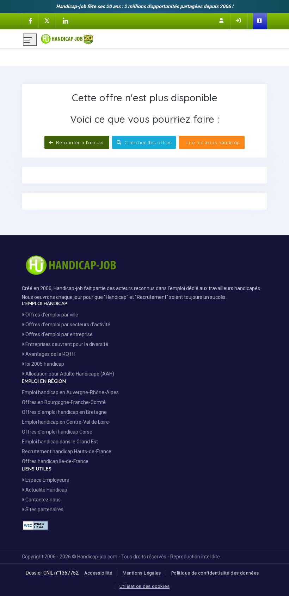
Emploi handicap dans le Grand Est (60, 441)
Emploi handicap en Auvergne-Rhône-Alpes (70, 392)
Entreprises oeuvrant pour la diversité (66, 344)
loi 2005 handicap (44, 364)
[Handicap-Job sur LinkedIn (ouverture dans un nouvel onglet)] (65, 20)
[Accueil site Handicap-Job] (153, 37)
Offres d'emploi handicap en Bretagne (64, 412)
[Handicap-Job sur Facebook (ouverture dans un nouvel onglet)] (30, 20)
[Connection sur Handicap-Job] (239, 20)
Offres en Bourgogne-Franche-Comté (64, 402)
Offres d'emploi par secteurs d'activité (67, 324)
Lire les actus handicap (212, 142)
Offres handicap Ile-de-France (55, 461)
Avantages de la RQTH (49, 354)
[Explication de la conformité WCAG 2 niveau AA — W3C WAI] (35, 525)
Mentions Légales (142, 573)
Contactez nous (42, 499)
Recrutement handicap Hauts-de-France (66, 451)
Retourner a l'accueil (80, 142)
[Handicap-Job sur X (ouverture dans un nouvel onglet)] (47, 20)
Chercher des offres (147, 142)
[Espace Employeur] (260, 21)
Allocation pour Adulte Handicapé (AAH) (69, 374)
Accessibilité (98, 573)
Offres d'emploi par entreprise (58, 334)
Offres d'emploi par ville (51, 315)
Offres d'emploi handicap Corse (57, 432)
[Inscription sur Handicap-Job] (222, 20)
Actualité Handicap (45, 490)
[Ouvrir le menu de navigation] (30, 39)
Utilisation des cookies (144, 586)
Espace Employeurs (46, 480)
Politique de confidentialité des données (215, 573)
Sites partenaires (43, 509)
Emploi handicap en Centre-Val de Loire (65, 422)
